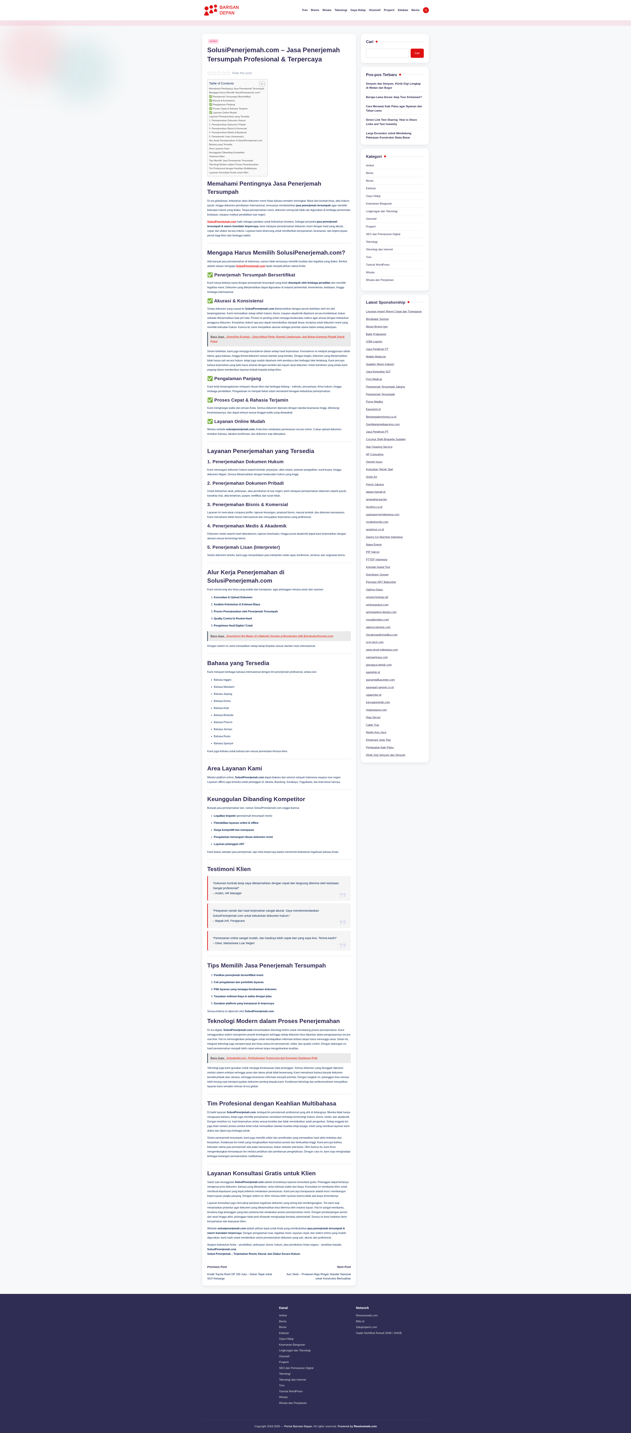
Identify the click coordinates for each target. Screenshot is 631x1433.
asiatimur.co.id (375, 529)
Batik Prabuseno (376, 334)
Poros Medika (374, 401)
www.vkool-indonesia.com (382, 649)
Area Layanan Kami (219, 148)
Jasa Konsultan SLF (378, 371)
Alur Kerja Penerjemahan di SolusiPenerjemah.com (235, 140)
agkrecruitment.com (378, 627)
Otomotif (371, 218)
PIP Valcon (372, 552)
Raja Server (373, 717)
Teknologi (371, 241)
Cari (370, 41)
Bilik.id (360, 1321)
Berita (369, 173)
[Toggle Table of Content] (260, 84)
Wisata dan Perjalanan (380, 280)
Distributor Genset (377, 574)
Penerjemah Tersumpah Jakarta (385, 386)
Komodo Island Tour (378, 567)
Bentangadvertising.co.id (381, 416)
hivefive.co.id (374, 507)
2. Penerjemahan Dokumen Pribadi (227, 124)
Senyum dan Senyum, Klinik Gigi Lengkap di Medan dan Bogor (393, 86)
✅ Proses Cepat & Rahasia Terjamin (228, 108)
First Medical (374, 379)
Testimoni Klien (217, 156)
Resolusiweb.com (367, 1315)
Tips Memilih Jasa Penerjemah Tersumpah (231, 160)
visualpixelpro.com (377, 619)
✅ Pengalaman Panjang (222, 104)
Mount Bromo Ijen (377, 326)
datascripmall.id (375, 491)
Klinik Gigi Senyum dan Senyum (385, 755)
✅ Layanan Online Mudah (223, 112)
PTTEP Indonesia (376, 559)
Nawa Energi (374, 544)
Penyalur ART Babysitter (381, 582)
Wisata (370, 272)
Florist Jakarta (375, 484)
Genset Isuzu (374, 461)
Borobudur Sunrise (377, 319)
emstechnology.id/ (377, 597)
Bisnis (370, 180)
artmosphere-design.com (381, 612)
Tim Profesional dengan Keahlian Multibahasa (233, 168)
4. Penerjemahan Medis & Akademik (228, 132)
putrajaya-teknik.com (379, 664)
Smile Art (371, 476)
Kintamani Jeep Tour (378, 739)
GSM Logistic (374, 341)
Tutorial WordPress (378, 264)
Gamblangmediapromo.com (383, 424)
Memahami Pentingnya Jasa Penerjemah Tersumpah (236, 88)
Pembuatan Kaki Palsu (380, 747)
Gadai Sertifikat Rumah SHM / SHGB (379, 1333)
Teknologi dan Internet (379, 249)
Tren (368, 257)
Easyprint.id (373, 409)
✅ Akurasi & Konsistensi (222, 100)
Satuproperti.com (366, 1327)
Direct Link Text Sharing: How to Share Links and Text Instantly (391, 122)
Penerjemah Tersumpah (380, 394)
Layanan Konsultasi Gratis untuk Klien (228, 172)
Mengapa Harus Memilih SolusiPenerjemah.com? (234, 92)
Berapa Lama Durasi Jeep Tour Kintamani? (394, 97)
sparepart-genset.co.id (380, 687)
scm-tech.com (375, 642)
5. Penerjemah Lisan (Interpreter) (226, 136)
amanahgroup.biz (376, 499)
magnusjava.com (376, 709)
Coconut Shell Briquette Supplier (386, 439)
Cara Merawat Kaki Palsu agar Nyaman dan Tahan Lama (394, 108)
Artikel (213, 41)
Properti (371, 226)
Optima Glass (374, 589)
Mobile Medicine (376, 356)
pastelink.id (373, 672)
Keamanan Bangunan (379, 203)
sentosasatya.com (377, 604)
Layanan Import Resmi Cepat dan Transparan (394, 311)
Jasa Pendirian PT (377, 349)
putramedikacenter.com (380, 679)
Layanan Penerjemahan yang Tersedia (229, 116)
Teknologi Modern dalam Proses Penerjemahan (233, 164)
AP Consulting (374, 454)
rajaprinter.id (373, 694)
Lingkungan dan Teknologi (381, 211)
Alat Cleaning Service (379, 446)
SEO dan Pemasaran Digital (383, 234)
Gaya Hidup (373, 196)
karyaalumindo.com (378, 702)
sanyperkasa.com (377, 657)
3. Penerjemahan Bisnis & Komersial (228, 128)
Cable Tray (372, 725)
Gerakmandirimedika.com (381, 634)
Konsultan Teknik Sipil (379, 469)
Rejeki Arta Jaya (376, 732)
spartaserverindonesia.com (382, 514)
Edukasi (371, 188)
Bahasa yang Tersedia (220, 144)
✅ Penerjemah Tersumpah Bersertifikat (230, 96)
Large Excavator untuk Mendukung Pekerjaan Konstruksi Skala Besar (388, 135)
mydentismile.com (377, 521)
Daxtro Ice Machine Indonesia (384, 537)
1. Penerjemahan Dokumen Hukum (227, 120)
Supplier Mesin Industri (380, 364)
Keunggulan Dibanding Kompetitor (227, 152)
